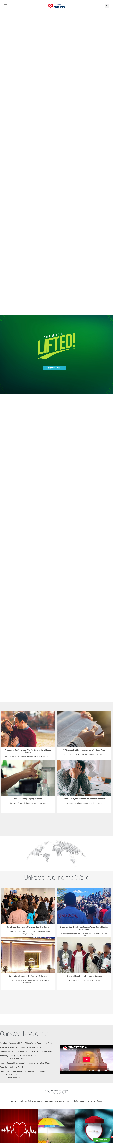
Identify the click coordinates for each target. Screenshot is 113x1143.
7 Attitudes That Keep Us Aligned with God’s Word (84, 750)
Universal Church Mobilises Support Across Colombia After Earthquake (84, 928)
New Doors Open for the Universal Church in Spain (28, 927)
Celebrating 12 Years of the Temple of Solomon (28, 976)
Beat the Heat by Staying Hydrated (27, 799)
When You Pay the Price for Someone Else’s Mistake (84, 799)
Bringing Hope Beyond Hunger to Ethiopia (84, 976)
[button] (107, 6)
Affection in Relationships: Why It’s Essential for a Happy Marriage (28, 751)
